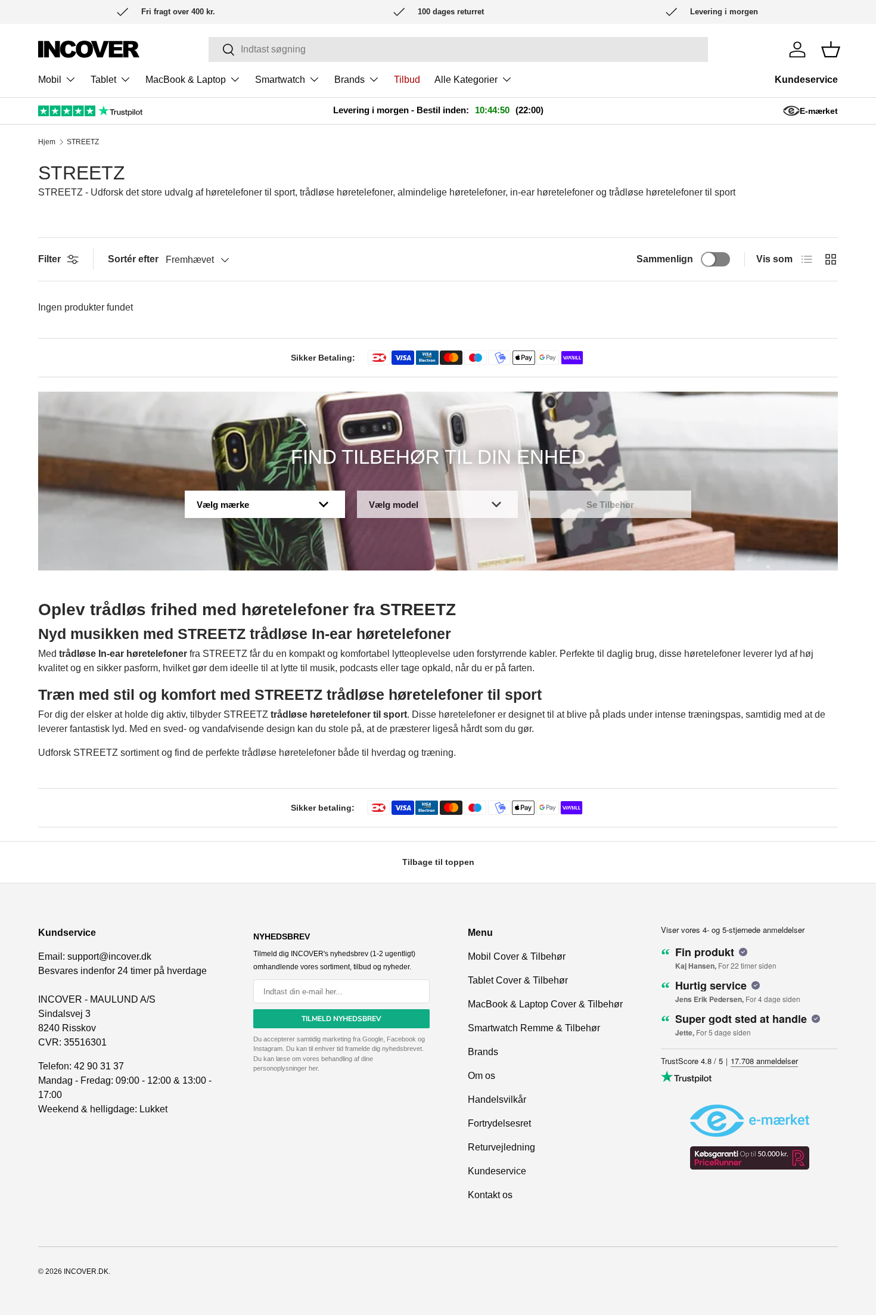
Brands (349, 80)
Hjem (46, 141)
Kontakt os (490, 1195)
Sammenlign (664, 259)
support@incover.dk (109, 956)
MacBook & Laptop (185, 80)
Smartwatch (280, 80)
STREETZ (83, 141)
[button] (831, 49)
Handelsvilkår (497, 1099)
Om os (481, 1076)
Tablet (103, 80)
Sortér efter (133, 259)
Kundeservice (806, 80)
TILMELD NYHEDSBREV (341, 1019)
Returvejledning (501, 1147)
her (313, 1068)
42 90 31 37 (99, 1066)
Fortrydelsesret (499, 1123)
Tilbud (407, 80)
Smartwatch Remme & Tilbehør (534, 1028)
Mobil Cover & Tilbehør (517, 956)
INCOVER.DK (86, 1271)
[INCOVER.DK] (88, 49)
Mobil (49, 80)
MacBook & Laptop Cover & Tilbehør (545, 1004)
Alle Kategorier (466, 80)
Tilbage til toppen (438, 862)
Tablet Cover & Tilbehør (518, 980)
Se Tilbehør (610, 505)
